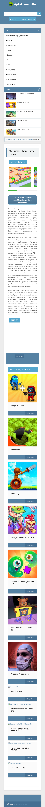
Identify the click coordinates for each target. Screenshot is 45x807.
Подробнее (30, 413)
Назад (20, 356)
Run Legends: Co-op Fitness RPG (22, 709)
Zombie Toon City (17, 767)
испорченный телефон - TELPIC (20, 749)
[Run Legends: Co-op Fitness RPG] (22, 704)
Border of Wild (16, 691)
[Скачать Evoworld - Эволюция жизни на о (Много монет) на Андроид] (22, 564)
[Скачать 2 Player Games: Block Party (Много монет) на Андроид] (22, 520)
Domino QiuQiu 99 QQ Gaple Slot (19, 729)
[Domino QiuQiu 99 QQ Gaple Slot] (22, 724)
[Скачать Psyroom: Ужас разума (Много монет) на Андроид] (22, 656)
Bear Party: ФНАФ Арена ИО (21, 628)
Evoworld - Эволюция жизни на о (22, 582)
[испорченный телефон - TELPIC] (22, 743)
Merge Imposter (17, 405)
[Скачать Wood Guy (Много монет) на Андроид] (22, 476)
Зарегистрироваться (28, 19)
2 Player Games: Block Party (22, 537)
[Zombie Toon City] (22, 763)
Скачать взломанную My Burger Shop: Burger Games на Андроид (22, 200)
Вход (14, 19)
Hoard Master (16, 449)
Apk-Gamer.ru (22, 804)
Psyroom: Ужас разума (19, 674)
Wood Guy (14, 493)
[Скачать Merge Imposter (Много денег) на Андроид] (22, 388)
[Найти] (39, 13)
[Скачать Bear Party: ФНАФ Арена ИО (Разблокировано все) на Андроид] (22, 610)
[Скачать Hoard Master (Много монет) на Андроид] (22, 432)
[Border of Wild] (22, 687)
